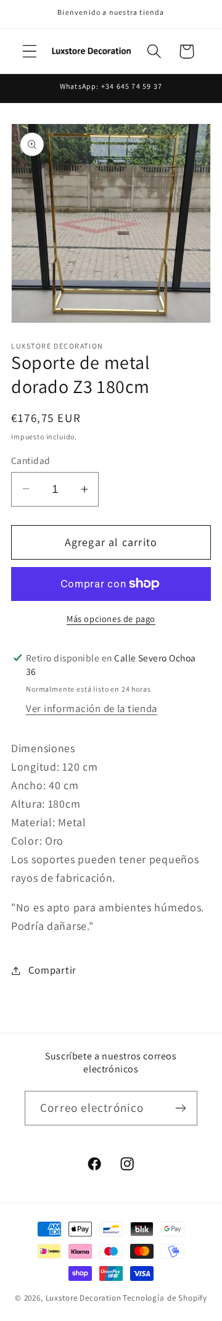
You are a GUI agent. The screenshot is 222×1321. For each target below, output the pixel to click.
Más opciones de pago (111, 618)
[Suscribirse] (180, 1108)
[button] (30, 51)
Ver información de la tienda (91, 708)
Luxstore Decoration (83, 1298)
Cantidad (31, 460)
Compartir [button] (52, 970)
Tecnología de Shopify (165, 1298)
